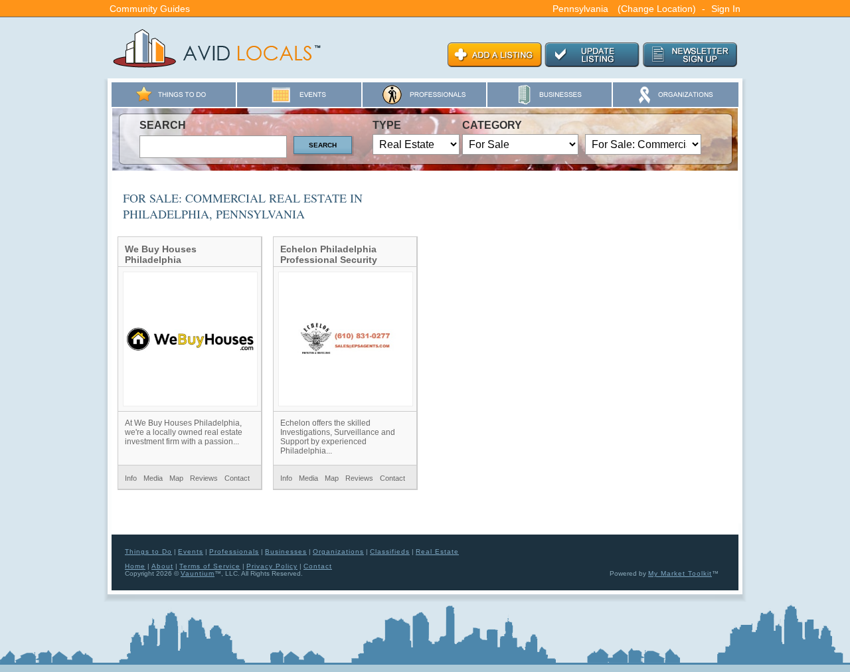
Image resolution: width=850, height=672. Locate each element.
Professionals (234, 551)
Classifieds (390, 551)
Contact (237, 478)
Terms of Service (209, 566)
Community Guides (150, 8)
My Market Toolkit (680, 573)
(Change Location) (657, 8)
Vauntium (197, 573)
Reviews (204, 478)
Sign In (725, 8)
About (162, 566)
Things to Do (148, 551)
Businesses (286, 551)
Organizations (338, 551)
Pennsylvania (580, 8)
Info (131, 478)
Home (135, 566)
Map (176, 478)
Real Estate (437, 551)
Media (153, 478)
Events (190, 551)
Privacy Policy (272, 566)
